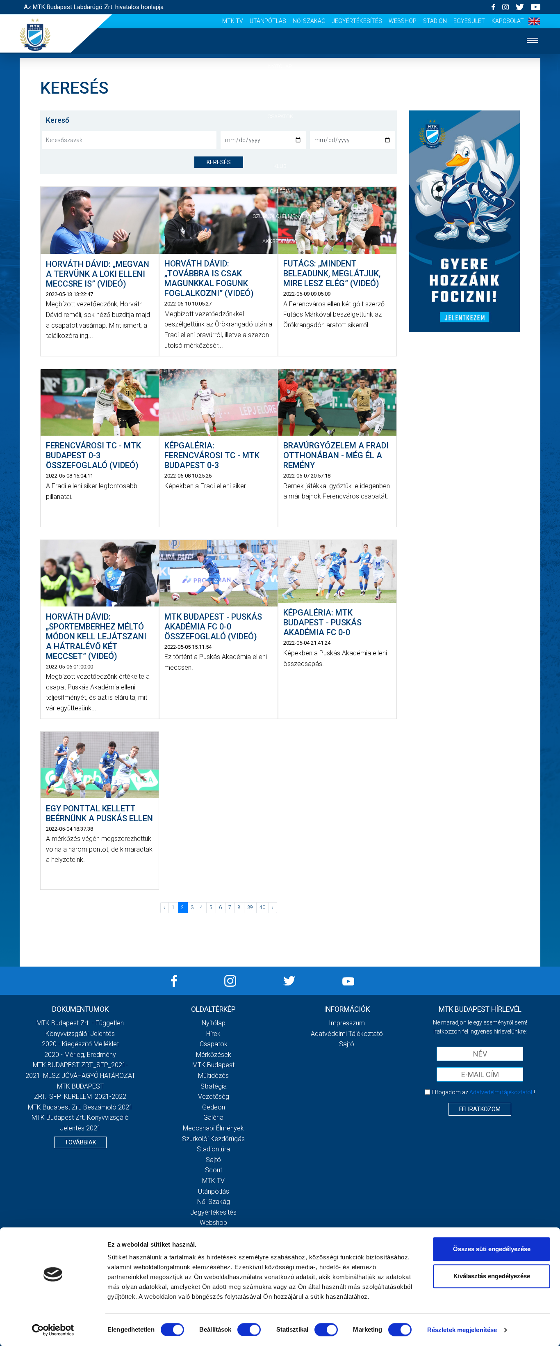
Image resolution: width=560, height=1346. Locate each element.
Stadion (435, 21)
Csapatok (280, 116)
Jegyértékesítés (357, 21)
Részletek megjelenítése (462, 1329)
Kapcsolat (508, 21)
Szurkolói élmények (280, 216)
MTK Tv (232, 21)
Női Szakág (309, 21)
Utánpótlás (268, 21)
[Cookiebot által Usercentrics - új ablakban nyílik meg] (53, 1330)
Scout (213, 1170)
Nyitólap (280, 66)
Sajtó (213, 1160)
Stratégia (213, 1086)
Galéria (280, 191)
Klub (280, 166)
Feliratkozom (480, 1109)
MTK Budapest (213, 1065)
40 (262, 907)
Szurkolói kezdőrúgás (213, 1139)
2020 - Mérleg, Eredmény (80, 1055)
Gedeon (213, 1107)
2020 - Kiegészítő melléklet (80, 1044)
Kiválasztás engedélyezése (491, 1275)
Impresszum (347, 1023)
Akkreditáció (280, 241)
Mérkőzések (280, 141)
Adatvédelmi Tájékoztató (347, 1034)
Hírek (280, 91)
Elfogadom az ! (483, 1092)
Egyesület (469, 21)
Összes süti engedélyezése (491, 1248)
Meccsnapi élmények (213, 1128)
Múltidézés (213, 1076)
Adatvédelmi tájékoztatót (501, 1092)
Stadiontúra (213, 1149)
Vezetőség (213, 1096)
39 (250, 907)
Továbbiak (80, 1142)
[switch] (249, 1329)
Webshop (403, 21)
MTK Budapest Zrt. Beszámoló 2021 (80, 1107)
